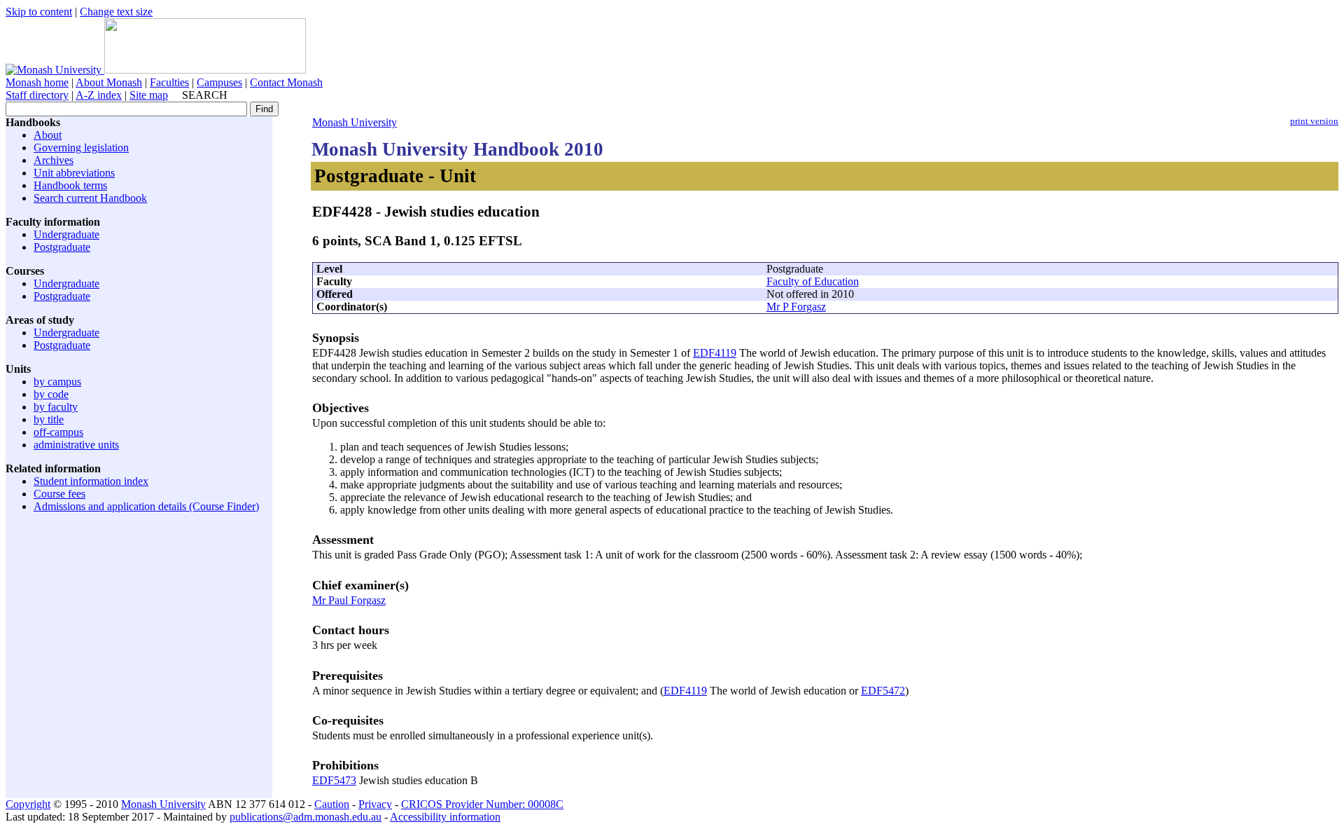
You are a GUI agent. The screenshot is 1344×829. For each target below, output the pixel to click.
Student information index (91, 481)
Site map (149, 95)
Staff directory (37, 95)
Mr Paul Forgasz (349, 600)
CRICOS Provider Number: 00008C (482, 804)
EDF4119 (714, 353)
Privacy (375, 804)
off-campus (58, 432)
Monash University (354, 122)
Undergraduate (66, 234)
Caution (331, 804)
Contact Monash (286, 82)
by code (51, 394)
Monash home (37, 82)
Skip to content (39, 12)
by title (49, 419)
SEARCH (204, 95)
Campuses (219, 82)
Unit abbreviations (74, 173)
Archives (54, 160)
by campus (57, 382)
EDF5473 (334, 780)
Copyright (28, 804)
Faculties (169, 82)
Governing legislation (81, 147)
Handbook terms (70, 185)
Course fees (59, 494)
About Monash (109, 82)
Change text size (116, 12)
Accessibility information (445, 817)
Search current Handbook (90, 198)
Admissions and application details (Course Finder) (146, 506)
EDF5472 (883, 691)
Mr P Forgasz (796, 307)
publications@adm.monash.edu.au (306, 817)
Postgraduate (62, 247)
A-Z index (99, 95)
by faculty (56, 407)
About (48, 135)
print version (1314, 121)
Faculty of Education (812, 281)
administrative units (76, 445)
